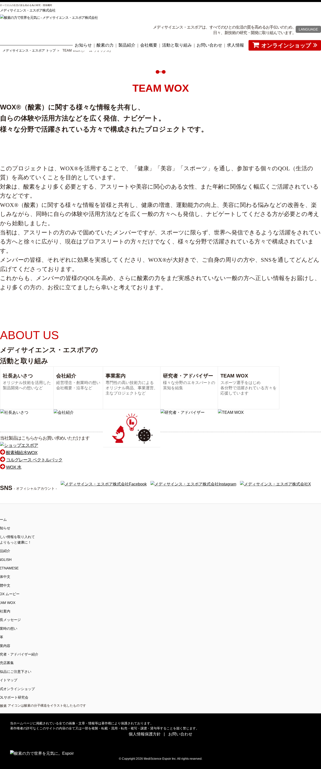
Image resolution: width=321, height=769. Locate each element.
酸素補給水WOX (21, 452)
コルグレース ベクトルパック (34, 459)
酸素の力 (105, 45)
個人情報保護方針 (145, 734)
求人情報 (235, 45)
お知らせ (83, 45)
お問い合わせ (209, 45)
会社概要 (148, 45)
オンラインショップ (286, 45)
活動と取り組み (177, 45)
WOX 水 (13, 467)
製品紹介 (126, 45)
